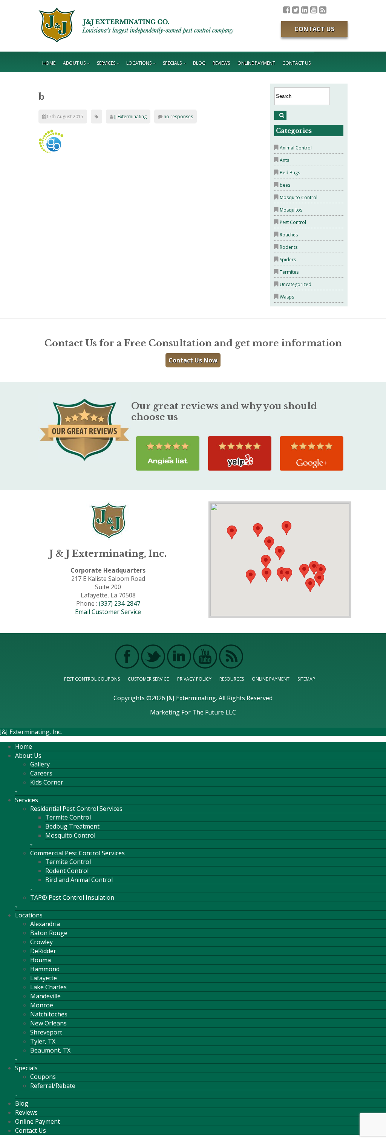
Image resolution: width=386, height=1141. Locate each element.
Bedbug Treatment (72, 826)
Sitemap (306, 679)
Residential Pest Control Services (76, 808)
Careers (41, 773)
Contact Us (314, 29)
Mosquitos (291, 210)
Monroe (41, 1005)
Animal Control (296, 148)
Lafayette (43, 978)
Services (106, 63)
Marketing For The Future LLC (193, 712)
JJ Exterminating (130, 116)
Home (48, 63)
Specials (172, 63)
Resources (231, 679)
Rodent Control (67, 871)
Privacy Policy (194, 679)
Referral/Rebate (52, 1086)
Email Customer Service (108, 612)
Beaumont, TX (50, 1050)
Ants (284, 160)
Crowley (41, 942)
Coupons (43, 1076)
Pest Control (293, 222)
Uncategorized (295, 284)
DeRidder (43, 951)
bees (285, 185)
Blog (199, 63)
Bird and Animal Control (79, 880)
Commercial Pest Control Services (77, 853)
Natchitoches (48, 1014)
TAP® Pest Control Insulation (72, 897)
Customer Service (148, 679)
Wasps (287, 297)
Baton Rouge (48, 933)
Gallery (40, 764)
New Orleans (48, 1023)
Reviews (221, 63)
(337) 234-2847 (119, 603)
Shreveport (46, 1032)
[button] (287, 575)
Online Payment (256, 63)
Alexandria (45, 924)
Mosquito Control (298, 197)
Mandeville (45, 996)
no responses (178, 116)
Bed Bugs (290, 172)
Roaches (289, 235)
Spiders (288, 259)
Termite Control (68, 817)
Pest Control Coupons (92, 679)
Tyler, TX (42, 1041)
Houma (40, 960)
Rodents (288, 247)
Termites (289, 272)
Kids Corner (46, 782)
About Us (74, 63)
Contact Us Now (193, 360)
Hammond (45, 969)
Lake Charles (48, 987)
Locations (139, 63)
